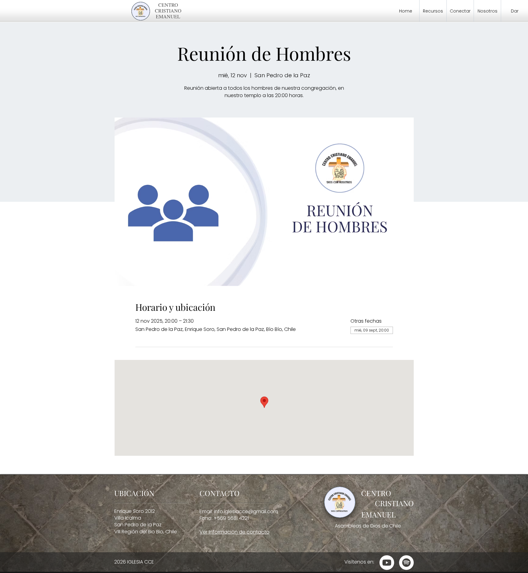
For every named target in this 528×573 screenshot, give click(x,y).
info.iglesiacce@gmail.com (246, 511)
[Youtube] (387, 562)
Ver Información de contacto (235, 531)
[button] (433, 11)
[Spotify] (406, 562)
